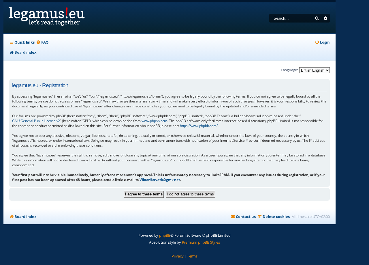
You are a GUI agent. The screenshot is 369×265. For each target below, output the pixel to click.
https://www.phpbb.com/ (199, 125)
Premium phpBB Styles (201, 242)
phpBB (164, 235)
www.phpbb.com (154, 120)
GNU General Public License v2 (36, 120)
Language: (289, 69)
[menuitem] (42, 42)
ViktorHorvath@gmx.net (160, 179)
